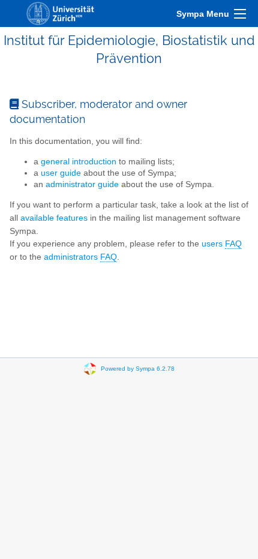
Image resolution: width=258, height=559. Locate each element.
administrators (80, 257)
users (222, 243)
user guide (61, 173)
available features (54, 218)
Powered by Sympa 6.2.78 (138, 368)
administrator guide (82, 184)
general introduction (78, 161)
